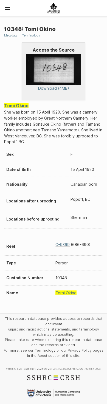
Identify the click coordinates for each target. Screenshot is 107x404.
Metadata (11, 35)
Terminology (31, 35)
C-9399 (62, 244)
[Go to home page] (53, 8)
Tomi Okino (16, 105)
